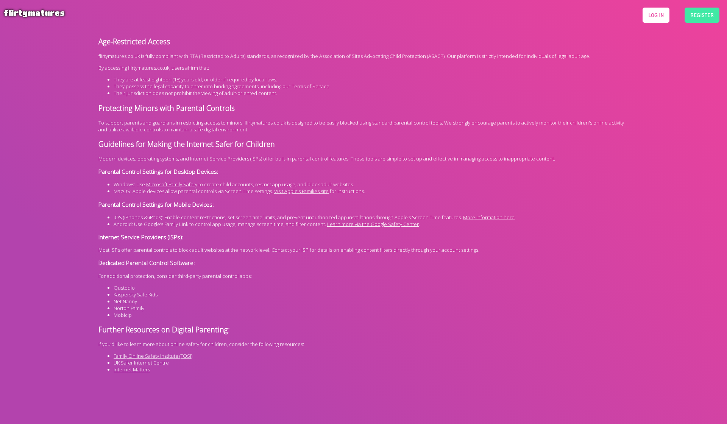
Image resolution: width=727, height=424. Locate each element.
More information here (489, 217)
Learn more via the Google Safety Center (373, 224)
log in (656, 15)
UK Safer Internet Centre (141, 362)
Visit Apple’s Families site (301, 191)
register (702, 15)
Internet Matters (132, 369)
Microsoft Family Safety (171, 184)
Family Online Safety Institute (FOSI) (153, 355)
